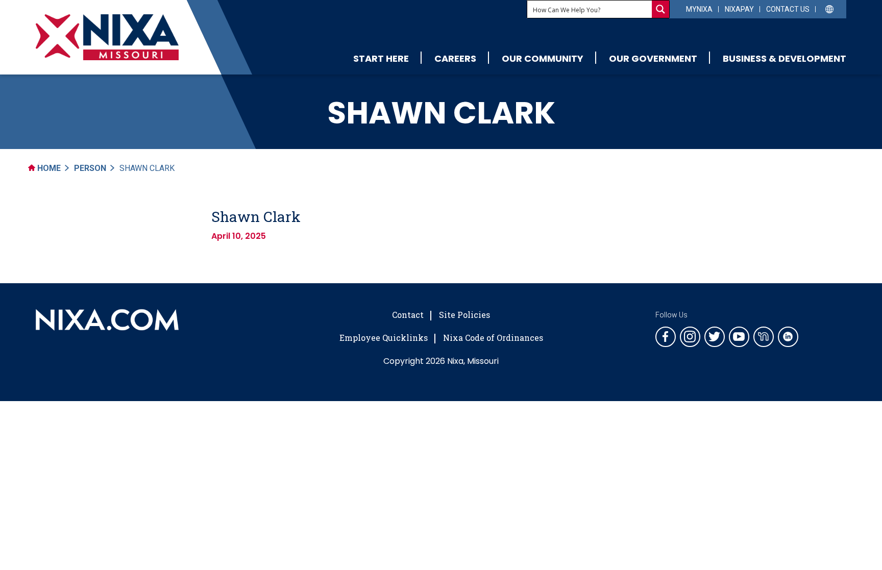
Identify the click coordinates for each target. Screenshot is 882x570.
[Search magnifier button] (660, 9)
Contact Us (788, 9)
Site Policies (464, 314)
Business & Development (784, 58)
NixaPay (739, 9)
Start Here (381, 58)
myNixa (699, 9)
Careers (455, 58)
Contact (408, 314)
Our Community (542, 58)
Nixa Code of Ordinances (493, 337)
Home (48, 168)
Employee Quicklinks (383, 337)
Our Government (653, 58)
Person (90, 168)
